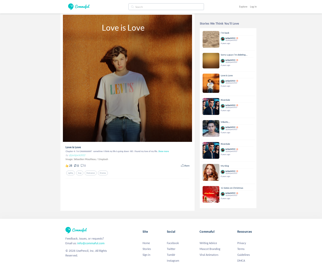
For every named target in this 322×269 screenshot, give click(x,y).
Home (146, 243)
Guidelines (243, 255)
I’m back (225, 32)
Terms (241, 249)
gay (80, 173)
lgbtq (70, 173)
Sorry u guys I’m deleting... (234, 54)
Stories (147, 249)
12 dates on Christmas (232, 187)
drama (103, 173)
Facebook (173, 243)
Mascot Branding (210, 249)
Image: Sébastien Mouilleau (81, 159)
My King (225, 165)
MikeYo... (225, 121)
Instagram (173, 260)
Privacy (241, 243)
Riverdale (225, 99)
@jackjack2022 (77, 155)
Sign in (146, 255)
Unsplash (103, 159)
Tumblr (171, 255)
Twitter (171, 249)
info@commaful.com (90, 243)
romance (91, 173)
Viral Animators (209, 255)
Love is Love (73, 147)
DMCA (241, 260)
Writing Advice (208, 243)
